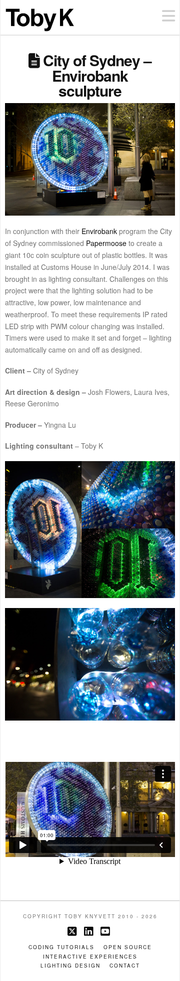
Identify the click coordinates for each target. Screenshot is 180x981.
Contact (125, 966)
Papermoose (106, 243)
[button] (168, 15)
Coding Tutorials (61, 947)
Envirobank (99, 231)
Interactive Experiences (90, 957)
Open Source (128, 947)
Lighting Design (70, 966)
